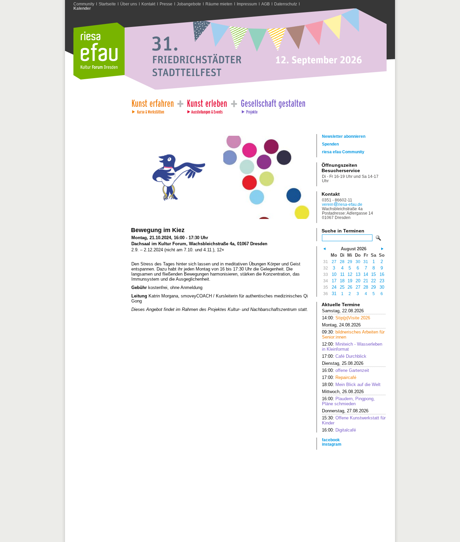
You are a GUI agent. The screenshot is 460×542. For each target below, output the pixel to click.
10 (334, 274)
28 (342, 261)
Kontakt (148, 4)
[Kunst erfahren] (152, 105)
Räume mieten (218, 4)
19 (350, 280)
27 (334, 261)
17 (334, 280)
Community (83, 4)
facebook (331, 440)
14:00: (346, 317)
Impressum (247, 4)
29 (350, 261)
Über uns (128, 4)
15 (373, 274)
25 (342, 287)
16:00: (345, 370)
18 (342, 280)
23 (382, 280)
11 (342, 274)
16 (382, 274)
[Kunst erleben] (207, 105)
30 (358, 261)
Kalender (82, 8)
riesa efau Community (343, 152)
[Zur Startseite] (99, 78)
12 (350, 274)
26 (350, 287)
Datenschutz (285, 4)
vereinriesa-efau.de (342, 204)
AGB (265, 4)
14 (365, 274)
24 (334, 287)
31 (365, 261)
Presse (166, 4)
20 (358, 280)
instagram (331, 444)
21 (365, 280)
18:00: (351, 384)
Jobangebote (189, 4)
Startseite (107, 4)
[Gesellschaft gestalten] (272, 105)
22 (373, 280)
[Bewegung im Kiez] (174, 217)
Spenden (330, 144)
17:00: (344, 356)
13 (358, 274)
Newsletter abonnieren (343, 136)
